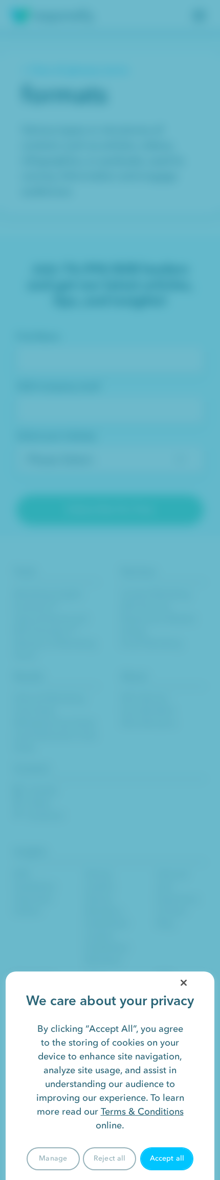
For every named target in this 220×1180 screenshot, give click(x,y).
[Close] (183, 982)
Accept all (167, 1158)
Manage (53, 1158)
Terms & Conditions (142, 1111)
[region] (110, 1075)
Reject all (109, 1158)
